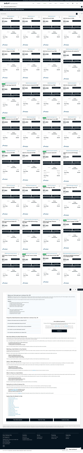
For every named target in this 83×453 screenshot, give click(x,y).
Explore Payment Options (6, 26)
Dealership (68, 435)
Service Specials (39, 438)
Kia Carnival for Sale (11, 397)
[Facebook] (4, 446)
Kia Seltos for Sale (11, 408)
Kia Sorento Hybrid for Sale (12, 410)
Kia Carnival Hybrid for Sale (13, 398)
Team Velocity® (67, 450)
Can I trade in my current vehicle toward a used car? (16, 329)
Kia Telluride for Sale (11, 415)
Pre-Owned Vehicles (26, 438)
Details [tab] (8, 64)
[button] (18, 17)
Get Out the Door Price (16, 53)
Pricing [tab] (13, 64)
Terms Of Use (14, 450)
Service (38, 435)
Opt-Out (28, 450)
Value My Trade (53, 438)
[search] (80, 3)
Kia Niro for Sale (11, 404)
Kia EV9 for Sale (11, 401)
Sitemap (18, 450)
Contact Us (59, 330)
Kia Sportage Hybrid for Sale (13, 413)
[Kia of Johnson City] (11, 3)
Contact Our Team (65, 419)
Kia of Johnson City (5, 450)
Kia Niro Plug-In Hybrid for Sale (13, 407)
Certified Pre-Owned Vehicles (27, 439)
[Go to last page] (82, 14)
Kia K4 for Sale (10, 402)
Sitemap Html (21, 450)
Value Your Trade (11, 28)
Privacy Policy (10, 450)
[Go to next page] (80, 14)
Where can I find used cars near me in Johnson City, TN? (17, 320)
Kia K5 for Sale (10, 403)
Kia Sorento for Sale (11, 409)
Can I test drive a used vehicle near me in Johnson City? (17, 332)
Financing (53, 435)
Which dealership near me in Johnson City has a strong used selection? (19, 326)
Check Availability (15, 26)
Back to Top (80, 289)
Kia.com (30, 450)
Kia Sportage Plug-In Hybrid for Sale (14, 414)
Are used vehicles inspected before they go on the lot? (17, 323)
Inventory (25, 435)
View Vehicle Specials (17, 419)
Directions (67, 438)
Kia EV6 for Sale (11, 400)
